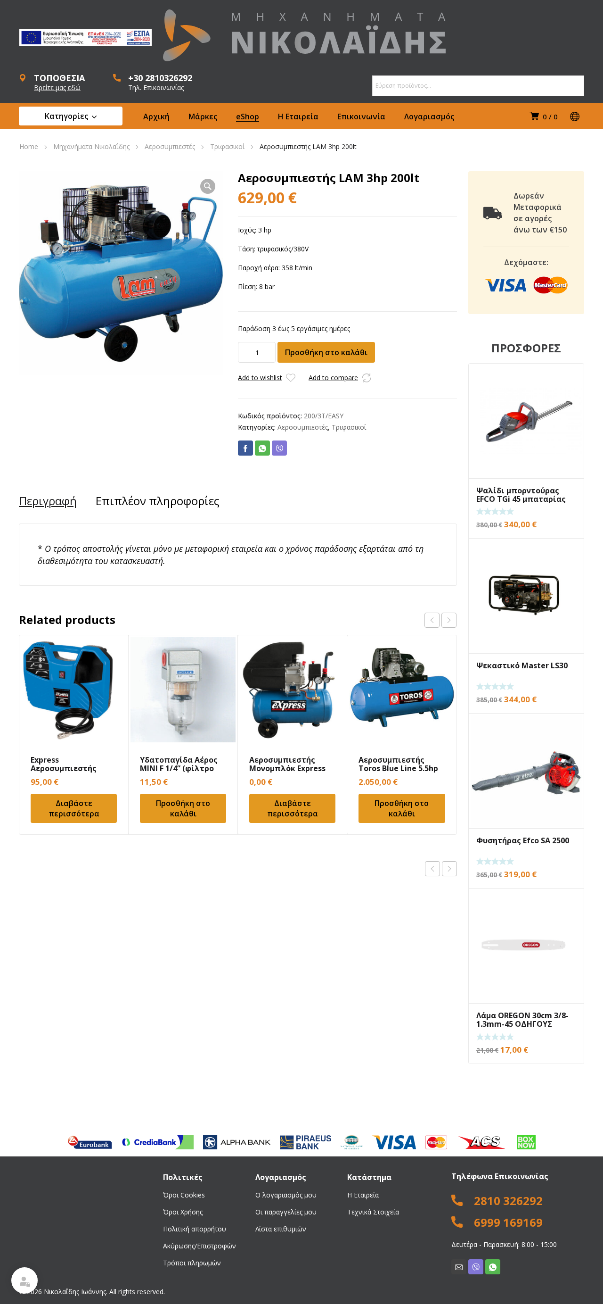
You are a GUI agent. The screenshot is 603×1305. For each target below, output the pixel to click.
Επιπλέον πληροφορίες (158, 500)
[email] (458, 1266)
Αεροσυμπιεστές (170, 146)
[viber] (475, 1266)
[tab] (48, 500)
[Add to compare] (366, 377)
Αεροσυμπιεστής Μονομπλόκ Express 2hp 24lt (287, 768)
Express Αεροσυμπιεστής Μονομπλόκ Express (69, 768)
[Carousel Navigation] (440, 620)
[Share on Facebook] (245, 448)
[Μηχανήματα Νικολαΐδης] (304, 35)
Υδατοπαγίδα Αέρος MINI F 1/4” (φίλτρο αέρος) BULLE (179, 768)
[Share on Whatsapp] (262, 448)
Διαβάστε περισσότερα (74, 808)
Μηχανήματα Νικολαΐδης (91, 146)
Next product (449, 868)
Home (28, 146)
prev (432, 620)
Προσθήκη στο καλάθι (326, 352)
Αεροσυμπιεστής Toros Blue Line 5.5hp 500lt (398, 768)
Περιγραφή (48, 500)
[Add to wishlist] (290, 377)
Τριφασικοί (227, 146)
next (448, 620)
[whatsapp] (492, 1266)
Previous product (432, 868)
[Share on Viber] (279, 448)
